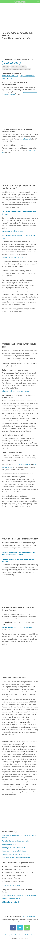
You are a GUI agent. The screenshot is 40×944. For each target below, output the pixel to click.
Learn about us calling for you (12, 231)
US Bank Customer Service (11, 902)
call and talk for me (24, 465)
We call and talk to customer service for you (17, 841)
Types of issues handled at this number (15, 854)
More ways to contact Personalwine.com (16, 858)
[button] (38, 1)
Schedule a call (7, 78)
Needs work (31, 917)
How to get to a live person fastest (14, 848)
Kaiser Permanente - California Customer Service (19, 895)
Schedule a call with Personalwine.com (15, 391)
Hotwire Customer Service (11, 899)
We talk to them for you (10, 76)
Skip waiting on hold (27, 76)
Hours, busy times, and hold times (14, 851)
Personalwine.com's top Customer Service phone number (19, 836)
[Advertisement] (20, 112)
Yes (23, 917)
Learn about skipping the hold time (14, 257)
